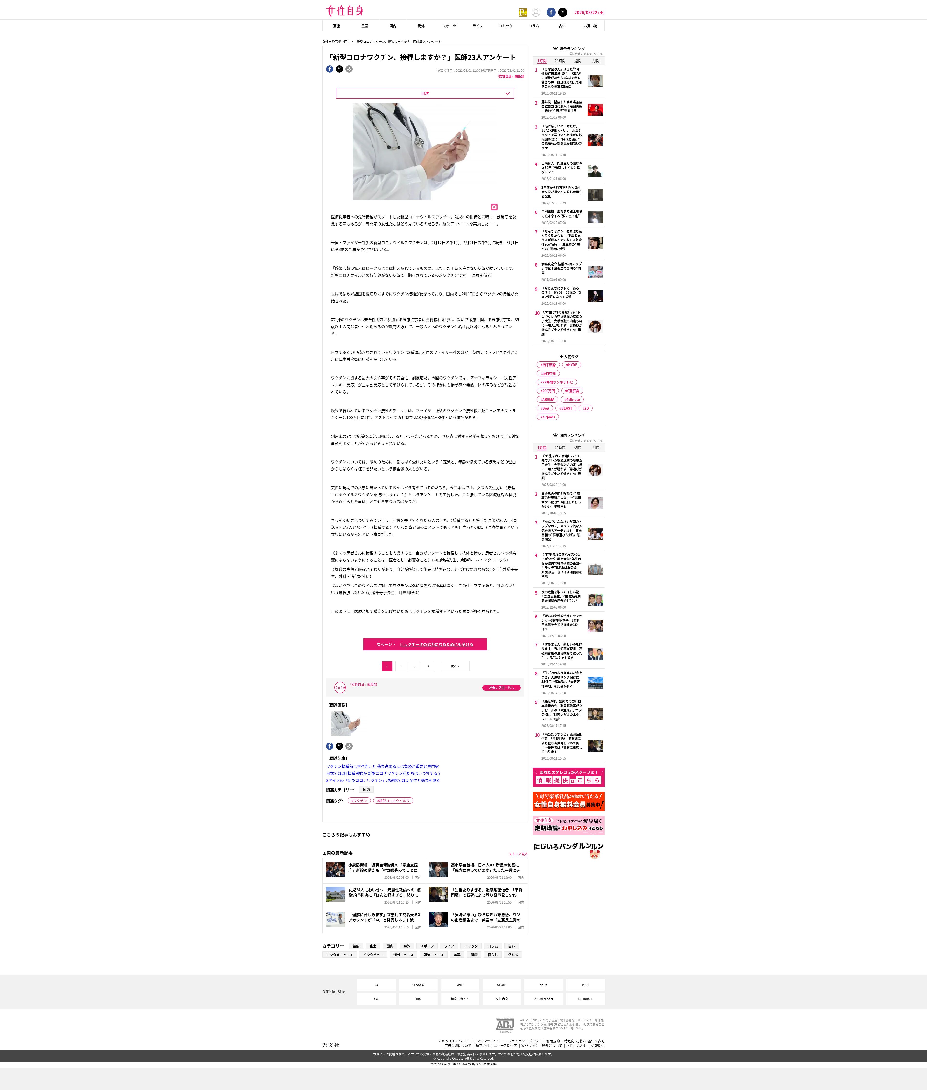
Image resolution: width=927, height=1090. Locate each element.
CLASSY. (418, 984)
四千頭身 (549, 364)
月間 (596, 60)
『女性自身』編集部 (510, 76)
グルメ (513, 954)
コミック (506, 25)
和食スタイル (460, 998)
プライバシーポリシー (525, 1041)
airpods (548, 416)
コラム (534, 25)
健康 (474, 954)
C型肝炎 (573, 390)
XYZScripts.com (487, 1064)
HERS (544, 984)
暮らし (493, 954)
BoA (545, 408)
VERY (460, 984)
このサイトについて (454, 1041)
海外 (421, 25)
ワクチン (360, 800)
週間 (578, 60)
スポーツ (449, 25)
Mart (585, 984)
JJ (376, 984)
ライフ (478, 25)
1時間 (542, 60)
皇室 (364, 25)
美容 (457, 954)
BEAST (566, 408)
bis (418, 998)
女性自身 (502, 998)
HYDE (572, 364)
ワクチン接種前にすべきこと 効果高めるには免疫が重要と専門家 (382, 766)
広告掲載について (457, 1045)
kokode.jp (585, 998)
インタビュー (373, 954)
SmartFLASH (543, 998)
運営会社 (482, 1045)
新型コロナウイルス (394, 800)
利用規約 (553, 1041)
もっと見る (520, 853)
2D (586, 408)
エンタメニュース (339, 954)
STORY (502, 984)
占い (562, 25)
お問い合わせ (577, 1045)
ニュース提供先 (505, 1045)
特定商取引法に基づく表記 (584, 1041)
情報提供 (598, 1045)
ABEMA (548, 399)
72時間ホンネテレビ (557, 382)
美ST (376, 998)
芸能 (336, 25)
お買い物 (590, 25)
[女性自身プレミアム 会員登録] (523, 12)
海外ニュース (403, 954)
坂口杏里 (549, 373)
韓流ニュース (434, 954)
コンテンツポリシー (488, 1041)
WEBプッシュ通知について (541, 1045)
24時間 (560, 60)
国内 (393, 25)
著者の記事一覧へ (501, 687)
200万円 (548, 390)
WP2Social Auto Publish (445, 1064)
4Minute (573, 399)
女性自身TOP (331, 41)
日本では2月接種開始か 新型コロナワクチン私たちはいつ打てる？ (383, 773)
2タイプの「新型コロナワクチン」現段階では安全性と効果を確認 (383, 780)
